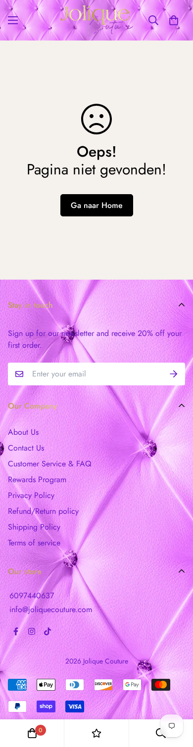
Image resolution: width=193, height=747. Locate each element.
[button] (173, 20)
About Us (23, 432)
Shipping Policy (34, 527)
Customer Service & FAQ (50, 463)
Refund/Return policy (43, 511)
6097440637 (31, 595)
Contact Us (26, 448)
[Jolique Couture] (96, 20)
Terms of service (34, 542)
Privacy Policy (31, 495)
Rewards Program (37, 479)
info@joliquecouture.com (50, 609)
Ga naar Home (97, 205)
